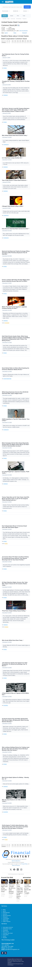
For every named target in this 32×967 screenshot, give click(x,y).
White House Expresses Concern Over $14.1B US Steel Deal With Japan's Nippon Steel (15, 392)
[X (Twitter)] (10, 869)
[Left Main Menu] (2, 2)
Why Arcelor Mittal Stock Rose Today (13, 640)
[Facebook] (14, 869)
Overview (4, 18)
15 (20, 41)
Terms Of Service (16, 865)
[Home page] (9, 2)
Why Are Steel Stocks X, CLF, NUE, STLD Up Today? (14, 800)
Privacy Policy (24, 864)
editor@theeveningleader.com (12, 949)
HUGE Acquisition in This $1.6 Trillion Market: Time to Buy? (15, 419)
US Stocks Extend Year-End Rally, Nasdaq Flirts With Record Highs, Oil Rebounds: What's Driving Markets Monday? (15, 720)
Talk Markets (6, 95)
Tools (24, 15)
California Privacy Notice (17, 961)
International (18, 18)
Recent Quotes (5, 11)
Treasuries (24, 18)
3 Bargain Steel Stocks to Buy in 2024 (13, 206)
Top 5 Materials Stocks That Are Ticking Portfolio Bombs (15, 54)
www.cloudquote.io (16, 860)
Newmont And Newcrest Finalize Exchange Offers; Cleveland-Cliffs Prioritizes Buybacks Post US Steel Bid (16, 252)
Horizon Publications (16, 959)
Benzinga (5, 122)
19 (30, 41)
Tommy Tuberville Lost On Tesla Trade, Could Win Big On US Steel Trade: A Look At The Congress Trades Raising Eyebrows (15, 498)
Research (24, 33)
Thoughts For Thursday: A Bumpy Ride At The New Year (16, 82)
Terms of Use (19, 960)
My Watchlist (15, 11)
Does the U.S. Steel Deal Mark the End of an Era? (16, 228)
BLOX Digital (11, 964)
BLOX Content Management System (17, 963)
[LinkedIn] (17, 869)
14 (17, 41)
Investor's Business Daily (7, 378)
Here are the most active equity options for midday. (16, 783)
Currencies (13, 18)
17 (25, 41)
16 (22, 41)
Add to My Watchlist (23, 30)
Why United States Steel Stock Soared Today (15, 135)
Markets (4, 15)
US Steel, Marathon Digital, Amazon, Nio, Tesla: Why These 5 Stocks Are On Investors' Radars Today (15, 584)
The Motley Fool (6, 144)
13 (15, 41)
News (8, 18)
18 (27, 41)
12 (12, 41)
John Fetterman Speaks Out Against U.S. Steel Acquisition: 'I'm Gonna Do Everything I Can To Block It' (14, 664)
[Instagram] (21, 869)
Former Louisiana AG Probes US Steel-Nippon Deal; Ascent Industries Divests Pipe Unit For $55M (16, 280)
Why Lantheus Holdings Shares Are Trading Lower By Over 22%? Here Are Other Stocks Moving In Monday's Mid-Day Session (15, 749)
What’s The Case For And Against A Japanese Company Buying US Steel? (14, 307)
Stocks (11, 15)
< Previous (4, 41)
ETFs (18, 15)
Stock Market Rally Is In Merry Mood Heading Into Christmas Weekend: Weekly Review (15, 368)
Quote (6, 33)
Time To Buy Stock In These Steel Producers (14, 180)
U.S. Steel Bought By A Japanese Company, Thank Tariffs (15, 472)
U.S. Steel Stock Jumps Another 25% (12, 158)
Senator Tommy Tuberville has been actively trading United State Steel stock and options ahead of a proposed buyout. (16, 506)
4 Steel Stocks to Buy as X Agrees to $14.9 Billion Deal (15, 693)
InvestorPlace (6, 705)
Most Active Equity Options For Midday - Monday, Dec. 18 (15, 778)
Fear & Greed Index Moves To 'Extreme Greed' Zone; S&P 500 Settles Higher (14, 526)
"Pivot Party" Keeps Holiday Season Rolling (14, 610)
